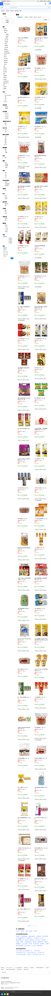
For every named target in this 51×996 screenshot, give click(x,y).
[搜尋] (48, 7)
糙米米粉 (26, 940)
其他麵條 (6, 36)
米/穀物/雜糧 (6, 51)
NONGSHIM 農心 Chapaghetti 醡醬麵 (22, 950)
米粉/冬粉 (6, 40)
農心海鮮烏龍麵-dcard (20, 940)
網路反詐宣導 (26, 969)
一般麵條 (6, 34)
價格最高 (31, 17)
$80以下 (4, 249)
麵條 (20, 10)
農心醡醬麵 (42, 943)
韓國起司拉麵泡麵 (31, 936)
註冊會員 (41, 1)
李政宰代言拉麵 (36, 943)
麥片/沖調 (5, 58)
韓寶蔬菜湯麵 (39, 945)
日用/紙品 (5, 71)
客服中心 (45, 1)
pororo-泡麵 (33, 945)
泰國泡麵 (34, 941)
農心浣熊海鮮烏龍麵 (19, 945)
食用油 (5, 64)
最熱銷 (35, 17)
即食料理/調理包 (7, 53)
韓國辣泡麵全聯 (40, 941)
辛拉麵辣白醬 (38, 936)
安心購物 (47, 967)
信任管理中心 (32, 967)
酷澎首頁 (3, 10)
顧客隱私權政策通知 (40, 967)
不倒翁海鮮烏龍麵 (24, 936)
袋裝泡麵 (6, 45)
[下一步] (39, 926)
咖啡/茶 (5, 56)
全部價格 (5, 248)
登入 (38, 1)
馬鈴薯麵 (47, 943)
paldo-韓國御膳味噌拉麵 (20, 938)
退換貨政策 (26, 967)
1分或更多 (10, 243)
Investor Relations (9, 967)
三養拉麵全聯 (36, 938)
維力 (31, 950)
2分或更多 (10, 241)
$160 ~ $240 (5, 252)
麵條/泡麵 (16, 10)
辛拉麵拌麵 (43, 940)
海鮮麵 (22, 941)
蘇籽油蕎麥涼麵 (45, 936)
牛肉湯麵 (17, 941)
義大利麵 (6, 47)
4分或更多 (10, 238)
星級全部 (5, 236)
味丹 (43, 954)
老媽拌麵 (17, 936)
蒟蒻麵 (6, 38)
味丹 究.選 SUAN (41, 952)
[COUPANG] (5, 978)
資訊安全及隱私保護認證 (10, 969)
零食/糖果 (5, 49)
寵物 (4, 73)
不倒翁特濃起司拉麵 (27, 941)
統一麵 (41, 938)
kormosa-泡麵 (24, 943)
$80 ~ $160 (5, 251)
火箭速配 (7, 10)
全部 (2, 7)
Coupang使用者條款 (18, 967)
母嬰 (4, 66)
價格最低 (26, 17)
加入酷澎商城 (19, 969)
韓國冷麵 (46, 941)
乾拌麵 (6, 43)
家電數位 (5, 88)
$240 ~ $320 (5, 254)
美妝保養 (5, 68)
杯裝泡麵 (6, 41)
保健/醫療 (5, 75)
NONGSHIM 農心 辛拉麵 (36, 954)
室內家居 (5, 86)
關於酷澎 (2, 967)
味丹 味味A (29, 954)
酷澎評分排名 (20, 17)
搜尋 (12, 258)
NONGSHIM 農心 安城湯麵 (21, 954)
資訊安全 (2, 969)
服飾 (4, 85)
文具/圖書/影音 (6, 81)
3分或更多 (10, 239)
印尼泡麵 (30, 943)
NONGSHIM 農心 (37, 950)
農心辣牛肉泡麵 (27, 945)
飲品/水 (5, 55)
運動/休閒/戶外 (6, 83)
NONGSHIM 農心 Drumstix (21, 952)
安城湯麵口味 (18, 943)
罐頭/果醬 (5, 60)
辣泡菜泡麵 (32, 940)
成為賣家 (48, 1)
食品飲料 (12, 10)
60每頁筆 (45, 19)
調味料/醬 (5, 62)
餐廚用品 (5, 77)
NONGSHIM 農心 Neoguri (32, 952)
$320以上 (5, 256)
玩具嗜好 (5, 79)
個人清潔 (5, 70)
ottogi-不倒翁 (37, 940)
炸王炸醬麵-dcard (29, 938)
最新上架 (39, 17)
